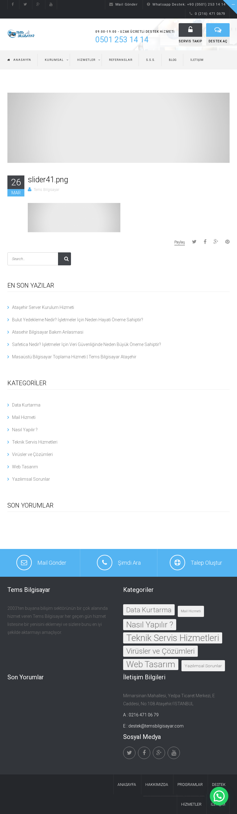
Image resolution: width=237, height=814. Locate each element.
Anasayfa (22, 59)
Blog (173, 59)
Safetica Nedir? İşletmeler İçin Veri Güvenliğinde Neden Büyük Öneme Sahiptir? (86, 344)
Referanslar (120, 59)
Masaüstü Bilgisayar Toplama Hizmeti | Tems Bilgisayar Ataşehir (74, 356)
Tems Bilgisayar (46, 190)
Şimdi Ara (129, 562)
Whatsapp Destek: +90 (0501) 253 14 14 (189, 4)
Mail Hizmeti (23, 417)
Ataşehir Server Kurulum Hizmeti (43, 307)
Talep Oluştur (206, 562)
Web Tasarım (25, 466)
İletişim (197, 59)
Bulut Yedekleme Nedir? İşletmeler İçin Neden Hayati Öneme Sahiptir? (77, 319)
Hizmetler (86, 59)
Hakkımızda (156, 784)
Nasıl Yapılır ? (25, 429)
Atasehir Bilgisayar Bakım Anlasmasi (47, 332)
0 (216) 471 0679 (210, 14)
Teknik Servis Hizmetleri (34, 442)
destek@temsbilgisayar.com (156, 725)
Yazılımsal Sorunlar (31, 479)
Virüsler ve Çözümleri (32, 454)
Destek (219, 784)
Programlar (190, 784)
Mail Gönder (126, 4)
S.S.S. (150, 59)
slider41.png (48, 179)
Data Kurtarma (26, 405)
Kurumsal (54, 59)
